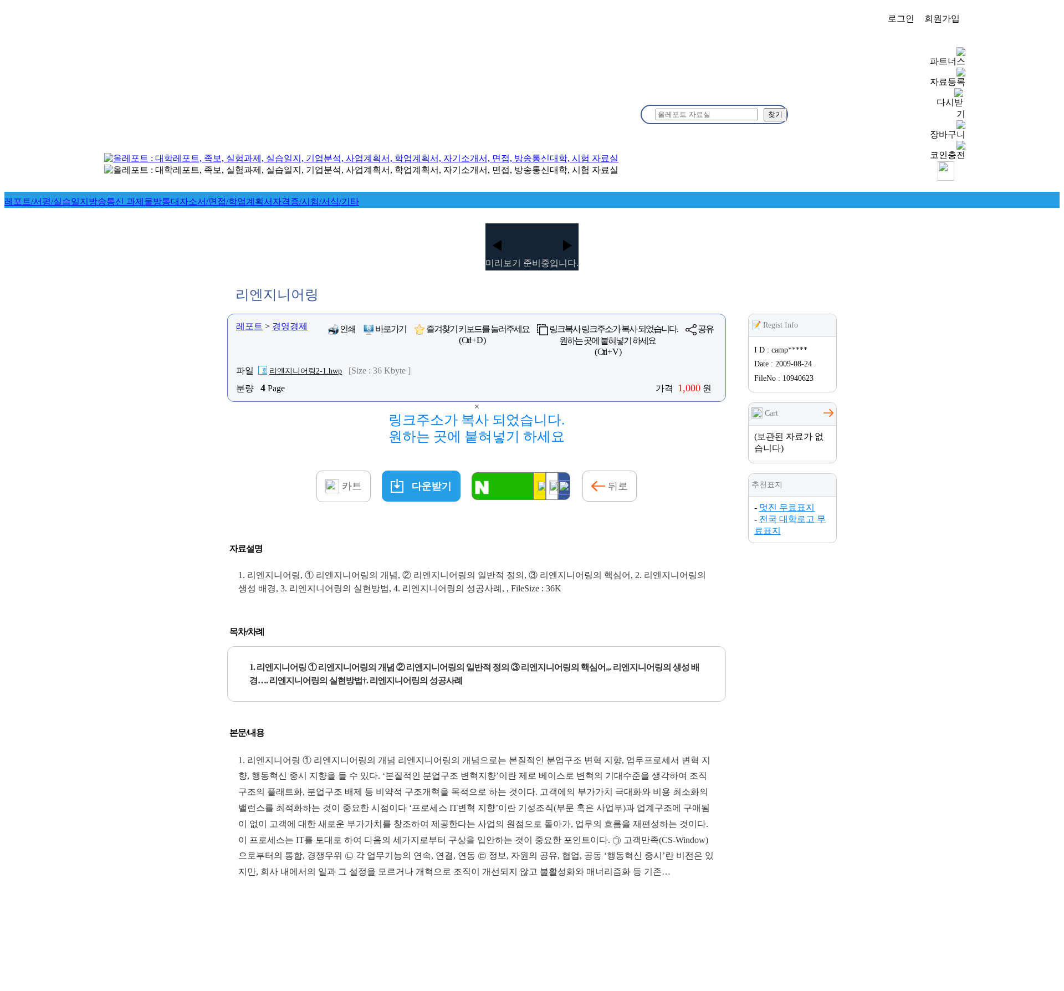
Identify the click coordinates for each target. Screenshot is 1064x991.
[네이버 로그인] (503, 486)
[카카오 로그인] (540, 486)
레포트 (249, 326)
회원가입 (942, 18)
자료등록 (947, 81)
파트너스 (947, 61)
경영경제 (290, 326)
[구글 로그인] (552, 486)
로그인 (901, 18)
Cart (770, 413)
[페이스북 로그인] (564, 486)
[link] (46, 201)
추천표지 (766, 485)
